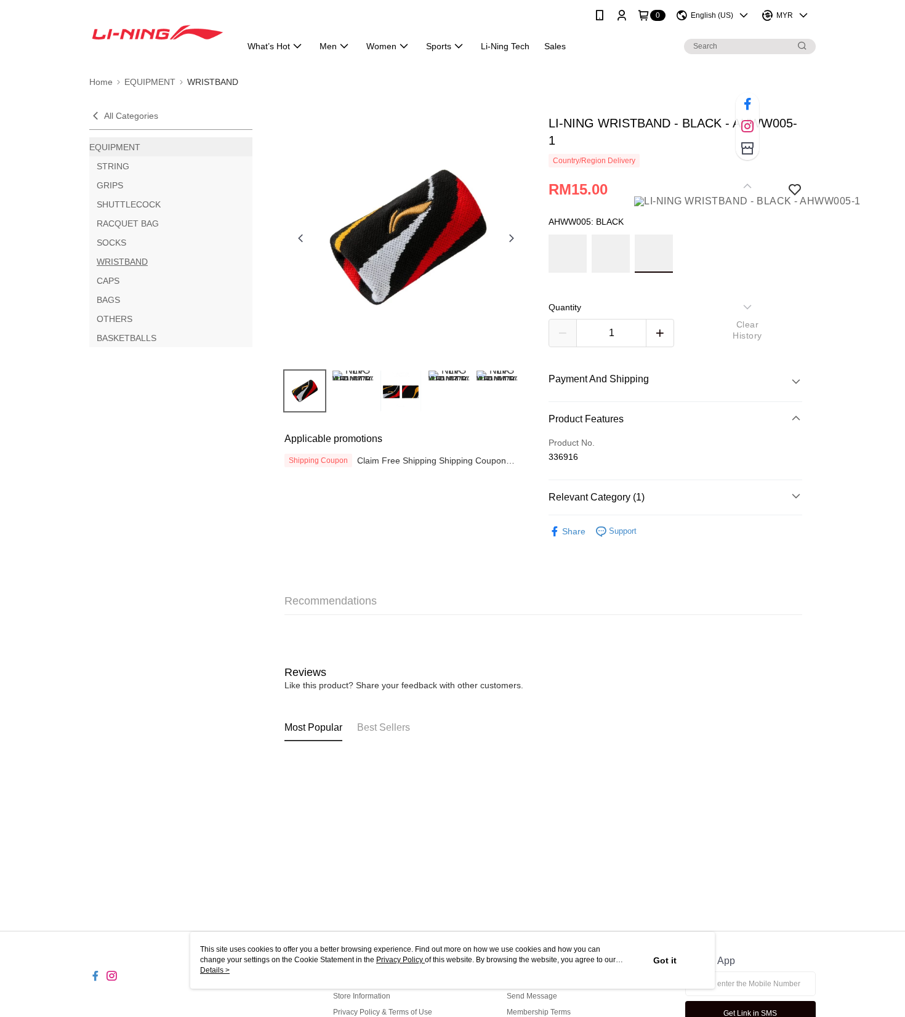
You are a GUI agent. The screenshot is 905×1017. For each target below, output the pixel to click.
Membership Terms (539, 1012)
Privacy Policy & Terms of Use (382, 1012)
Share (573, 531)
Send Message (532, 996)
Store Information (361, 996)
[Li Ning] (157, 32)
